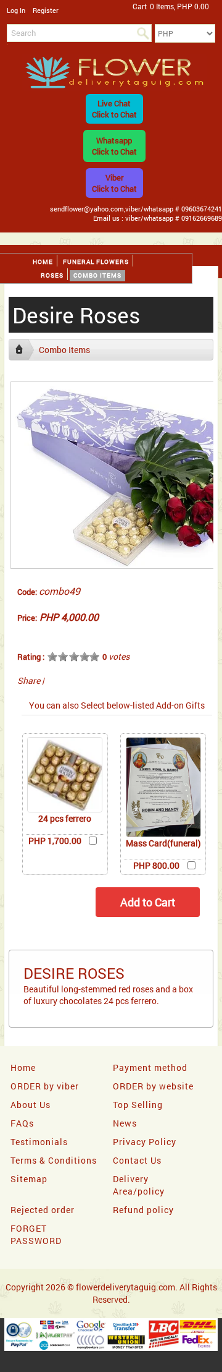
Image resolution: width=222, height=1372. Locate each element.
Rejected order (42, 1210)
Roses (52, 275)
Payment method (150, 1067)
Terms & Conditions (53, 1160)
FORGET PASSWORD (36, 1234)
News (125, 1123)
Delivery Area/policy (139, 1185)
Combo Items (97, 275)
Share (28, 680)
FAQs (22, 1123)
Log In (16, 10)
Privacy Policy (144, 1142)
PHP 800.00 (156, 865)
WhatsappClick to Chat (114, 146)
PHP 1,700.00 (54, 840)
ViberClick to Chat (114, 183)
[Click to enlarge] (64, 774)
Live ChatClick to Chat (114, 109)
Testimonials (39, 1142)
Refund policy (143, 1210)
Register (46, 10)
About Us (30, 1104)
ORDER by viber (44, 1086)
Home (43, 262)
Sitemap (28, 1179)
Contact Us (137, 1160)
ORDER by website (153, 1086)
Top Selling (138, 1104)
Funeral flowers (96, 262)
